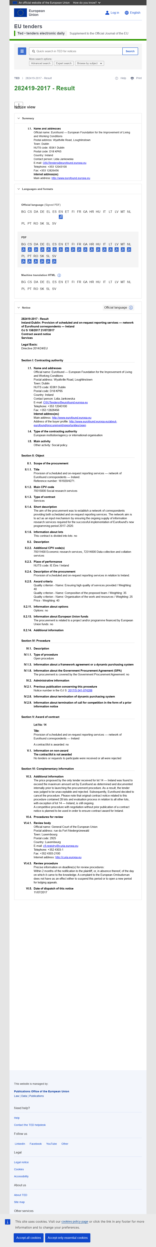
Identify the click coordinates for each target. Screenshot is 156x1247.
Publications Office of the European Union (41, 1091)
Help (17, 1117)
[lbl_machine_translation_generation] (59, 275)
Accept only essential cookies (68, 1237)
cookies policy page (74, 1221)
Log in (115, 12)
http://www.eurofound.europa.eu (71, 178)
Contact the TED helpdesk (30, 1124)
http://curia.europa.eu (68, 857)
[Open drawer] (18, 105)
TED (17, 78)
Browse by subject (87, 63)
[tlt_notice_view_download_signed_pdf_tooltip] (61, 216)
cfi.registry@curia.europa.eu (60, 845)
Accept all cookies (28, 1237)
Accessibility (21, 1176)
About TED (20, 1195)
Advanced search (40, 63)
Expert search (64, 63)
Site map (19, 1202)
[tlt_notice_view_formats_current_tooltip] (131, 308)
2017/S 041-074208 (80, 690)
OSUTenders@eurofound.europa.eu (64, 162)
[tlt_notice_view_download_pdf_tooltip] (23, 249)
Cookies (19, 1169)
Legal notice (21, 1162)
